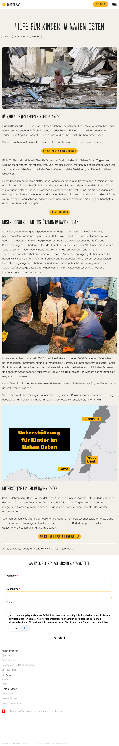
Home (11, 4)
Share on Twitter (21, 36)
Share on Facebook (7, 36)
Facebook (3, 719)
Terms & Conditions (59, 743)
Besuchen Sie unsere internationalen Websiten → (36, 711)
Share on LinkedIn (36, 36)
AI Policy (47, 743)
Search (89, 4)
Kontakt (6, 679)
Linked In (21, 719)
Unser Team (8, 693)
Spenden (6, 655)
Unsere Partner (10, 698)
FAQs (4, 684)
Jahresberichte (10, 660)
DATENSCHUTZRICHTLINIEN (32, 743)
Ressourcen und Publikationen (18, 665)
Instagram (15, 719)
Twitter (9, 719)
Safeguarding (9, 669)
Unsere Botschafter (12, 703)
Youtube (27, 719)
